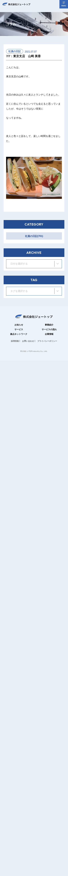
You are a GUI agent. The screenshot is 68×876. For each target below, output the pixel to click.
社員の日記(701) (34, 236)
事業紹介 (49, 325)
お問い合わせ (28, 341)
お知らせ (19, 325)
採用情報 (15, 341)
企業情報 (49, 334)
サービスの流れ (49, 329)
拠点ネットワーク (18, 334)
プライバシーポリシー (47, 341)
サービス (19, 329)
